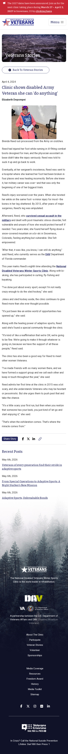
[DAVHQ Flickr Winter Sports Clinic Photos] (42, 706)
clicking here (44, 11)
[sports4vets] (35, 706)
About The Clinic (34, 634)
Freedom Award (34, 678)
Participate (34, 639)
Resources (34, 673)
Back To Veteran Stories (28, 69)
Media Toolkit (35, 689)
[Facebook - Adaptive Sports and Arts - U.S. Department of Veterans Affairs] (21, 705)
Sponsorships (35, 655)
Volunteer (35, 650)
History (35, 684)
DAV (47, 254)
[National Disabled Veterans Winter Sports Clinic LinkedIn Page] (48, 706)
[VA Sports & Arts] (28, 706)
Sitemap (35, 694)
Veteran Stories (35, 645)
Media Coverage (34, 668)
